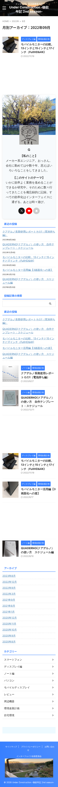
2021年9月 (8, 599)
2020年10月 (9, 629)
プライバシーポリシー (30, 746)
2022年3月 (9, 593)
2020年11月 (9, 623)
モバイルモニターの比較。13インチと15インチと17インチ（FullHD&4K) (38, 48)
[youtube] (29, 211)
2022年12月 (9, 581)
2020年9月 (9, 635)
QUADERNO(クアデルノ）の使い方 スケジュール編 (28, 280)
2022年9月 (9, 587)
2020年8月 (9, 641)
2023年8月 (9, 575)
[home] (36, 211)
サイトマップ (11, 746)
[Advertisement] (29, 434)
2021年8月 (8, 605)
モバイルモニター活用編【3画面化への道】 (27, 269)
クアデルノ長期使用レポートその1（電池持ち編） (28, 233)
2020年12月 (9, 617)
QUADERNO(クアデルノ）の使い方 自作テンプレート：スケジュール (28, 246)
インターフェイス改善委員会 (29, 756)
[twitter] (21, 211)
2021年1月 (8, 611)
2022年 (15, 21)
